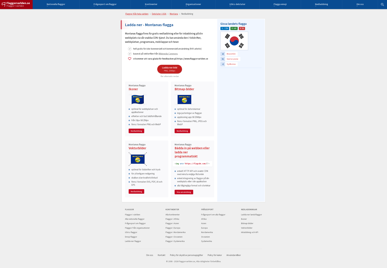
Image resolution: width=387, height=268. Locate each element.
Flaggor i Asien (172, 223)
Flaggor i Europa (173, 227)
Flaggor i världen (15, 6)
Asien (203, 223)
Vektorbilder (137, 147)
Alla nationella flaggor (135, 219)
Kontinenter (151, 4)
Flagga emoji (280, 4)
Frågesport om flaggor (105, 4)
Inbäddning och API (249, 232)
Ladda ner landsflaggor (251, 214)
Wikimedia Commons (168, 54)
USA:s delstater (237, 4)
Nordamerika (207, 232)
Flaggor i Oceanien (174, 236)
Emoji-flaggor (131, 236)
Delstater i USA (159, 14)
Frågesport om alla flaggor (213, 214)
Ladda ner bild (169, 69)
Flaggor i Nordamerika (175, 232)
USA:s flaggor (131, 232)
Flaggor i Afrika (172, 219)
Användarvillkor (233, 255)
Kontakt (161, 255)
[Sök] (382, 4)
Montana (174, 14)
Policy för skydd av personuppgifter (186, 255)
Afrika (204, 219)
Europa (204, 227)
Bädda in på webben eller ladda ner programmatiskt (192, 151)
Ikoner (137, 88)
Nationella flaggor (56, 4)
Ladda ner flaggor (133, 241)
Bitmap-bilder (184, 88)
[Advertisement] (241, 88)
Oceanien (205, 236)
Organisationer (193, 4)
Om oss (360, 4)
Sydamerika (206, 241)
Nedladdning (321, 4)
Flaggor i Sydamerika (175, 241)
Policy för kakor (215, 255)
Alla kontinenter (173, 214)
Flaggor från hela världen (136, 14)
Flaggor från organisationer (137, 227)
